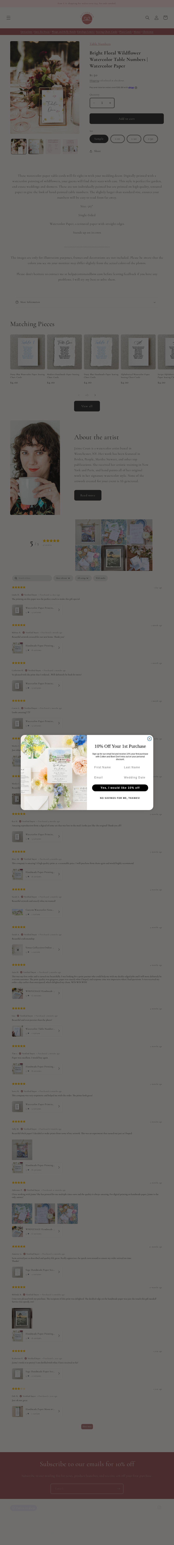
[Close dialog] (149, 739)
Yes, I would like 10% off (120, 787)
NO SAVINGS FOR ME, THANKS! (120, 798)
